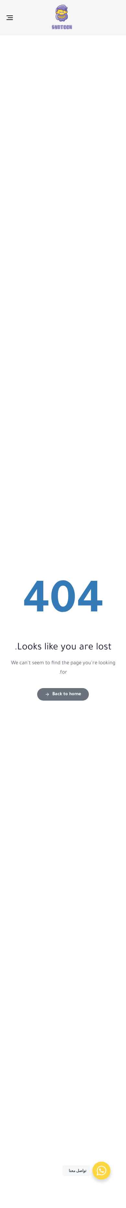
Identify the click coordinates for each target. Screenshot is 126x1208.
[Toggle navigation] (25, 17)
